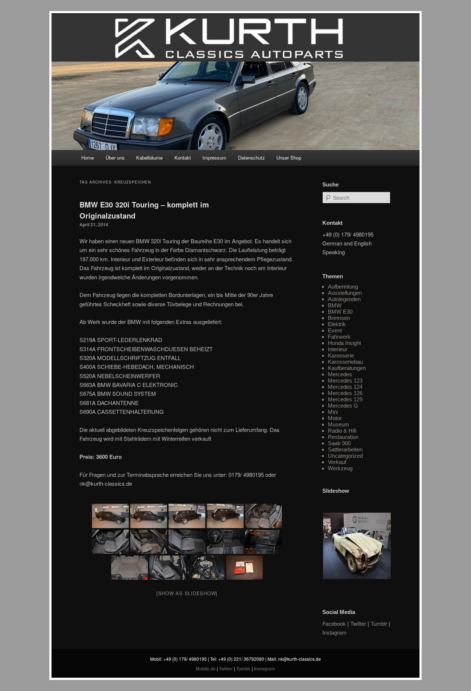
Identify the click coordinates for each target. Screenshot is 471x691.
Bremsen (339, 318)
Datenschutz (251, 157)
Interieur (337, 349)
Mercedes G (343, 405)
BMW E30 (340, 311)
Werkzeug (340, 468)
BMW (334, 305)
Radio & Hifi (342, 430)
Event (335, 330)
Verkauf (337, 462)
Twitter (358, 623)
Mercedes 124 (345, 387)
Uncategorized (345, 456)
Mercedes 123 (345, 380)
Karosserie (341, 355)
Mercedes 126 (345, 393)
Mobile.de (206, 668)
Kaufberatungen (347, 368)
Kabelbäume (149, 157)
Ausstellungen (345, 293)
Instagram (334, 632)
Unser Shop (288, 157)
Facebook (334, 623)
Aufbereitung (343, 286)
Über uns (115, 157)
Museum (338, 424)
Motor (335, 418)
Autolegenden (344, 299)
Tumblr (379, 623)
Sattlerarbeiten (345, 449)
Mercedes (340, 374)
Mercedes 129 (345, 399)
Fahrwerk (339, 337)
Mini (333, 412)
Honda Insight (344, 343)
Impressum (214, 157)
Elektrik (337, 324)
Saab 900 (339, 443)
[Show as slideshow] (186, 593)
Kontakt (182, 157)
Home (87, 157)
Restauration (343, 437)
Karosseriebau (345, 362)
